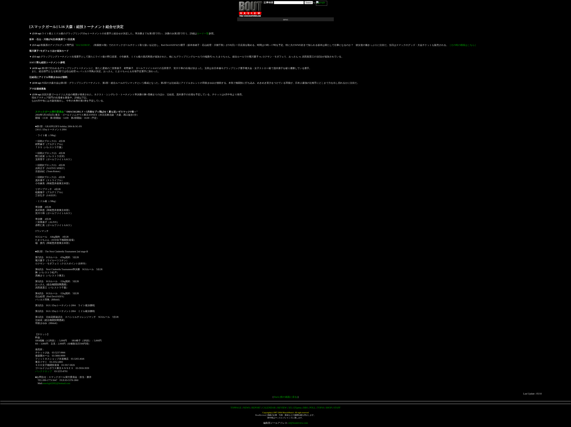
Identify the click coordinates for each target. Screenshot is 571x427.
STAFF (337, 407)
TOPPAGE (235, 407)
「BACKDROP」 (83, 45)
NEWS (246, 407)
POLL (312, 407)
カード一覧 (203, 33)
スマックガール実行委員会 (49, 111)
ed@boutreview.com (298, 423)
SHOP (329, 407)
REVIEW (282, 407)
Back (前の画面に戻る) (286, 397)
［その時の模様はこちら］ (462, 45)
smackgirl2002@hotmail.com (56, 383)
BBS (305, 407)
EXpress (298, 407)
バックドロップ (43, 371)
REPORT (256, 407)
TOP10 (320, 407)
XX (290, 407)
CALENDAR (269, 407)
